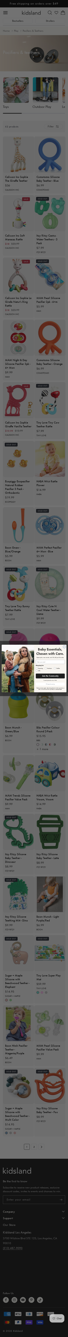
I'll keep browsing (50, 684)
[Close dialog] (64, 646)
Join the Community (50, 676)
